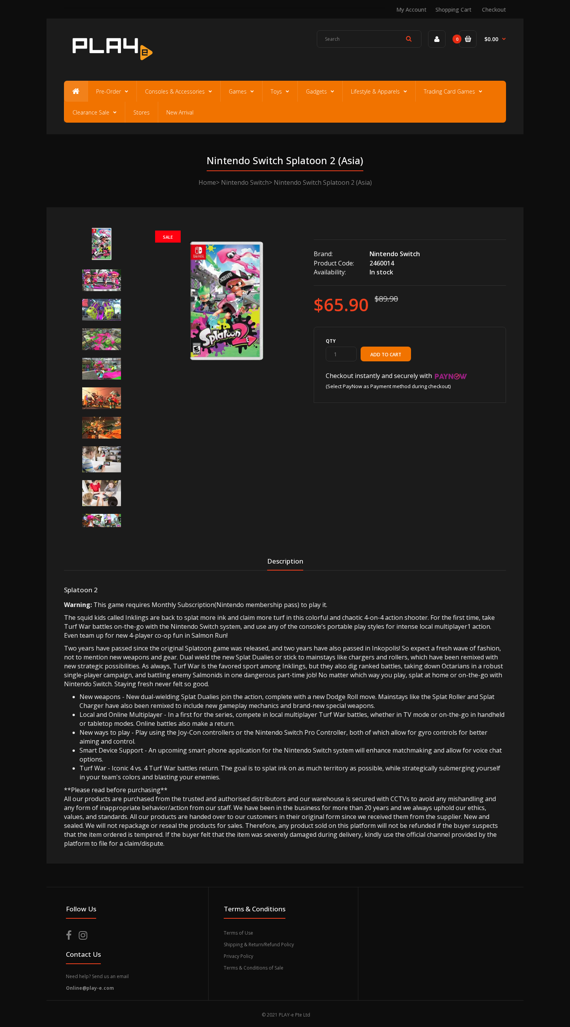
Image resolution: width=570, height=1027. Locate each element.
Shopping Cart (453, 9)
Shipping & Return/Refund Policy (259, 944)
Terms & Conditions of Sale (253, 968)
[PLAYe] (111, 64)
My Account (411, 9)
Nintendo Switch (245, 182)
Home (207, 182)
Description (285, 561)
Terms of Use (238, 933)
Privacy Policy (238, 956)
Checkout (494, 9)
